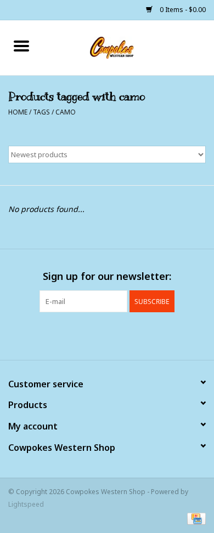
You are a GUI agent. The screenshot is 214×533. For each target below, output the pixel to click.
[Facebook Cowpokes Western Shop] (87, 334)
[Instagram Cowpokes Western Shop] (127, 334)
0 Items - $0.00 (182, 9)
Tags (41, 112)
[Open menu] (21, 45)
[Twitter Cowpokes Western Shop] (107, 334)
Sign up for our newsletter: (107, 276)
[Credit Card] (194, 518)
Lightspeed (26, 504)
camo (65, 112)
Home (17, 112)
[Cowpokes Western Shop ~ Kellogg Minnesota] (128, 47)
